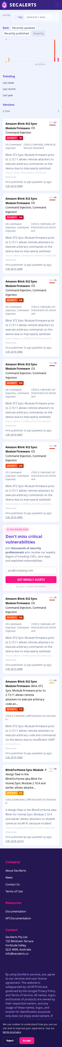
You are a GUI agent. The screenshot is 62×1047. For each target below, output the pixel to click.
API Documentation (18, 918)
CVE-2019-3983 (14, 757)
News (9, 877)
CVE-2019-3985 (14, 517)
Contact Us (13, 884)
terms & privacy (12, 1032)
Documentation (16, 911)
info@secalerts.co (17, 953)
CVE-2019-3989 (14, 269)
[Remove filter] (16, 17)
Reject (10, 1040)
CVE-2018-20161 (15, 841)
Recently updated (23, 28)
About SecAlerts (16, 870)
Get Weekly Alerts (31, 580)
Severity (38, 33)
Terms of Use (14, 891)
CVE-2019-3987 (14, 434)
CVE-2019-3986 (14, 351)
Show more (11, 177)
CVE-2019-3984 (14, 186)
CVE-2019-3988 (14, 669)
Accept (27, 1040)
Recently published (16, 33)
